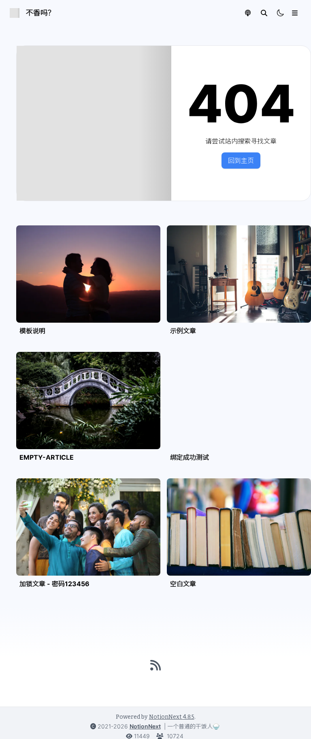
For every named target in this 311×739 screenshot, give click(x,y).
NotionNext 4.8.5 (171, 716)
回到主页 (241, 160)
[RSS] (155, 665)
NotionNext (145, 726)
